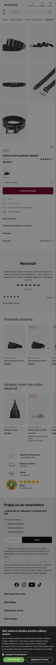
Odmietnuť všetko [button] (40, 659)
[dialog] (28, 332)
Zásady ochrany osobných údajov (15, 652)
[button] (28, 654)
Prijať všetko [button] (13, 659)
